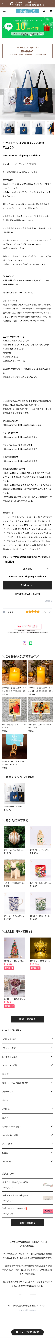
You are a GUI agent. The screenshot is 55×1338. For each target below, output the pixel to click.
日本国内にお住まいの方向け (27, 593)
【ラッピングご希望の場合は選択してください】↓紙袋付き (26, 559)
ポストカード (8, 1109)
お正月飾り (7, 1144)
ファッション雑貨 (9, 1065)
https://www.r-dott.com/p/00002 (20, 461)
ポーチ (5, 1100)
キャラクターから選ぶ (11, 1126)
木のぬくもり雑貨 (10, 1135)
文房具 (5, 1118)
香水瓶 (5, 1074)
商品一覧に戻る (27, 1019)
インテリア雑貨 (9, 1048)
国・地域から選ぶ (9, 1056)
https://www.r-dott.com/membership (22, 425)
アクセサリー (8, 1091)
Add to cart (27, 585)
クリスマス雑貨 (9, 1039)
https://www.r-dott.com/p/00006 (20, 437)
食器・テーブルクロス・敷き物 (15, 1083)
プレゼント (7, 1161)
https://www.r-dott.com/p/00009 (20, 449)
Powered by (24, 1310)
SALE (5, 1153)
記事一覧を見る (27, 1222)
